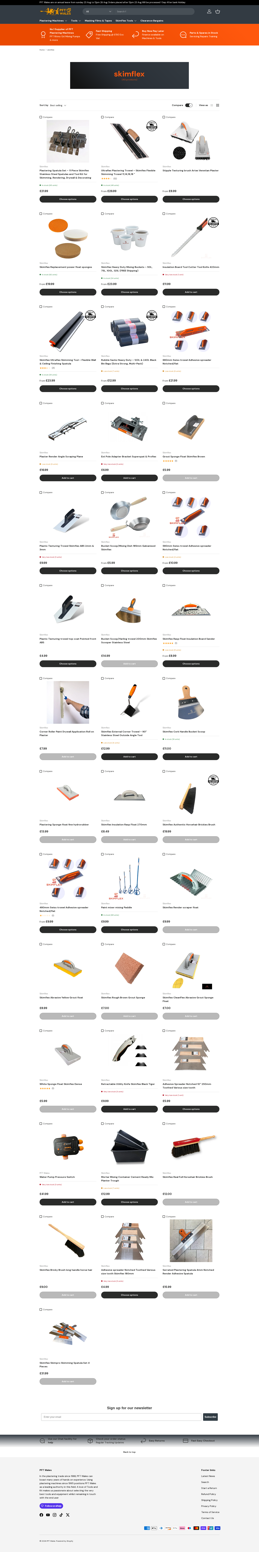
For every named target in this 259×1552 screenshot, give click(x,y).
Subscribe (210, 1417)
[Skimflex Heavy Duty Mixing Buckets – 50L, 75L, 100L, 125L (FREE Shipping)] (129, 238)
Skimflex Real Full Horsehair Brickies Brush (188, 1177)
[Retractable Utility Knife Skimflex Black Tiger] (129, 1055)
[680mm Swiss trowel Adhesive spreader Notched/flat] (191, 330)
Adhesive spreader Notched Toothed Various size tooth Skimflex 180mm (128, 1271)
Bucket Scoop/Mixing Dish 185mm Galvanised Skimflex (128, 547)
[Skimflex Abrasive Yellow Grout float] (68, 968)
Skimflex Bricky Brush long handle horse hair (66, 1270)
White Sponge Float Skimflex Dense (61, 1084)
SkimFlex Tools (124, 20)
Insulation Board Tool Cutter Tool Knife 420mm (191, 267)
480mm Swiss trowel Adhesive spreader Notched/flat (64, 909)
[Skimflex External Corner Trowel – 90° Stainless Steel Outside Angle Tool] (129, 702)
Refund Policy (208, 1494)
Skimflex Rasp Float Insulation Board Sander (189, 638)
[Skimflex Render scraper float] (191, 878)
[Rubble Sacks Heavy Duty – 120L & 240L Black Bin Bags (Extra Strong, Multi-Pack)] (129, 330)
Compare (177, 105)
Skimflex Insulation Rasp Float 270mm (124, 824)
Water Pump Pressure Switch (57, 1177)
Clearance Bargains (151, 20)
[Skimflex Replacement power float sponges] (68, 238)
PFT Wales (51, 1541)
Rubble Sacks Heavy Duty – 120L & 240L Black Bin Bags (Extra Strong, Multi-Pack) (128, 361)
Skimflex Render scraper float (180, 907)
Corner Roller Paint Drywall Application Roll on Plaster (67, 733)
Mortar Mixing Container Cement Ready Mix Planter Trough (127, 1178)
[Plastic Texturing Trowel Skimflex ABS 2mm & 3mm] (68, 516)
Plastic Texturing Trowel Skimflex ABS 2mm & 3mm (67, 547)
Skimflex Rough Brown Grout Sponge (123, 997)
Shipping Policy (209, 1500)
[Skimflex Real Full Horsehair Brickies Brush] (191, 1147)
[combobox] (139, 11)
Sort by (44, 105)
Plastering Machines (52, 20)
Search (205, 1482)
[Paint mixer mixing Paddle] (129, 878)
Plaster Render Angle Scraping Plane (61, 456)
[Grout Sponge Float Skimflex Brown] (191, 427)
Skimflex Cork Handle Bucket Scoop (184, 731)
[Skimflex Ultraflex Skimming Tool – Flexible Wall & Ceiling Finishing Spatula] (68, 330)
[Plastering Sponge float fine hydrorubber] (68, 795)
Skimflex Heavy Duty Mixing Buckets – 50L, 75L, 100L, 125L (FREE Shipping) (126, 268)
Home (42, 50)
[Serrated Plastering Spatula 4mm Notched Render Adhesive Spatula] (191, 1240)
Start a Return (209, 1488)
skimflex (50, 50)
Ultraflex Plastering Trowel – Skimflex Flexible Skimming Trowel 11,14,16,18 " (128, 172)
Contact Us (207, 1518)
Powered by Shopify (64, 1541)
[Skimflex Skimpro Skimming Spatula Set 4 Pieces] (68, 1333)
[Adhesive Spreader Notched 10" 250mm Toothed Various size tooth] (191, 1055)
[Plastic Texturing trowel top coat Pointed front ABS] (68, 609)
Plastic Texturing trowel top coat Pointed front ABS (68, 640)
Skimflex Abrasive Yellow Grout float (61, 997)
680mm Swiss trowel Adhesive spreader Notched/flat (187, 361)
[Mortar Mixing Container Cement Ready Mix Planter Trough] (129, 1147)
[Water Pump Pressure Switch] (68, 1147)
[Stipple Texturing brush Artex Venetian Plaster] (191, 141)
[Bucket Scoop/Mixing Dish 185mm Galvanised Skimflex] (129, 516)
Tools (74, 20)
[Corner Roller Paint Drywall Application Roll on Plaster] (68, 702)
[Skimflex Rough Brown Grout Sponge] (129, 968)
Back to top (129, 1452)
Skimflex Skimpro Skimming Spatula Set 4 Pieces (65, 1364)
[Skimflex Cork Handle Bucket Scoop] (191, 702)
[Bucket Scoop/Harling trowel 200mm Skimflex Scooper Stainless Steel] (129, 609)
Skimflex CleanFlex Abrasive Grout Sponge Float (188, 999)
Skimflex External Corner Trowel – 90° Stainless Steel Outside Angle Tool (124, 733)
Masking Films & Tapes (98, 20)
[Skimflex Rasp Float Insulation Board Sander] (191, 609)
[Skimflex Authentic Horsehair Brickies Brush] (191, 795)
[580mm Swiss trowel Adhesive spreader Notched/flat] (191, 516)
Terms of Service (210, 1512)
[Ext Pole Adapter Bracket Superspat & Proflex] (129, 427)
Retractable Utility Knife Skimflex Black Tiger (128, 1084)
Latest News (208, 1476)
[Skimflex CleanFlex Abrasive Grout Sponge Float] (191, 968)
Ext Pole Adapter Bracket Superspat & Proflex (128, 456)
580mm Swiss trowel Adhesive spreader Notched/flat (187, 547)
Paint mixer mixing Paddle (116, 907)
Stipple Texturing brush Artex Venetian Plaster (191, 170)
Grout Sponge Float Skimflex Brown (184, 456)
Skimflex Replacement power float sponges (66, 267)
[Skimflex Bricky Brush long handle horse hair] (68, 1240)
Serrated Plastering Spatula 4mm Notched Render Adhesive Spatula (188, 1271)
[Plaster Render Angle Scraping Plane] (68, 427)
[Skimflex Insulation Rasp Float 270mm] (129, 795)
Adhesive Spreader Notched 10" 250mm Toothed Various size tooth (187, 1085)
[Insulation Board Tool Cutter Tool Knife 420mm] (191, 238)
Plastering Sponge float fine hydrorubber (64, 824)
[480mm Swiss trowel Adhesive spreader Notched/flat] (68, 878)
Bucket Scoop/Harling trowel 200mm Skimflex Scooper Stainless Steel (129, 640)
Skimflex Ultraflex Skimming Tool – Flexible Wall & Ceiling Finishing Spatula (68, 361)
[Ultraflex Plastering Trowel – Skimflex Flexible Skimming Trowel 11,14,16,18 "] (129, 141)
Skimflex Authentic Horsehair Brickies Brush (189, 824)
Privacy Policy (208, 1506)
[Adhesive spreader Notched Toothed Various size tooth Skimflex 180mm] (129, 1240)
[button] (217, 11)
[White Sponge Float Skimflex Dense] (68, 1055)
